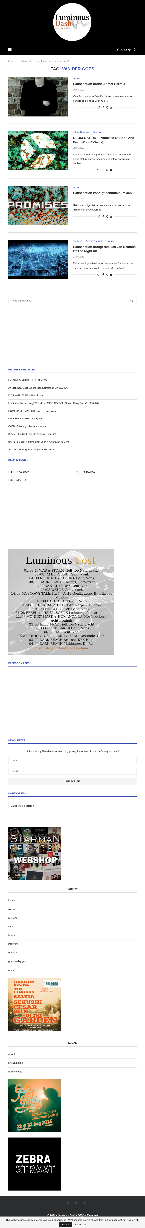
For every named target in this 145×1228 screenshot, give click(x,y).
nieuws (12, 909)
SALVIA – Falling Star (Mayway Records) (31, 449)
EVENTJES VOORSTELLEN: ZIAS (27, 380)
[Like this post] (98, 107)
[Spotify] (129, 50)
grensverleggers (17, 961)
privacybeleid (15, 1062)
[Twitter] (121, 50)
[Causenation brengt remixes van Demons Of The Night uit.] (38, 259)
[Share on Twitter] (107, 107)
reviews (12, 917)
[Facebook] (117, 50)
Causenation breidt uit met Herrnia (99, 84)
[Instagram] (125, 50)
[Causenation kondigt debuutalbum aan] (38, 205)
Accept (66, 1224)
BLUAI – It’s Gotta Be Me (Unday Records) (32, 433)
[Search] (135, 50)
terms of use (15, 1071)
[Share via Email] (111, 107)
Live (10, 926)
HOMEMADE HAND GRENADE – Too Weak (32, 411)
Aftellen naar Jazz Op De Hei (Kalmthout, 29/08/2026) (38, 387)
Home (11, 61)
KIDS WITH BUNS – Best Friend (26, 395)
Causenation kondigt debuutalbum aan (102, 193)
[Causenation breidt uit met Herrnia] (38, 96)
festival (12, 935)
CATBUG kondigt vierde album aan (27, 426)
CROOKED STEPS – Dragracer (26, 418)
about (11, 970)
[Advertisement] (72, 336)
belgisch (13, 952)
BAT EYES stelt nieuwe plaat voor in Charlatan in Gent (38, 441)
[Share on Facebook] (103, 107)
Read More (81, 1224)
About (11, 1054)
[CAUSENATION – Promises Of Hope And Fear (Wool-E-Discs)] (38, 150)
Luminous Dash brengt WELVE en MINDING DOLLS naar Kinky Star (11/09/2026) (54, 403)
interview (13, 943)
